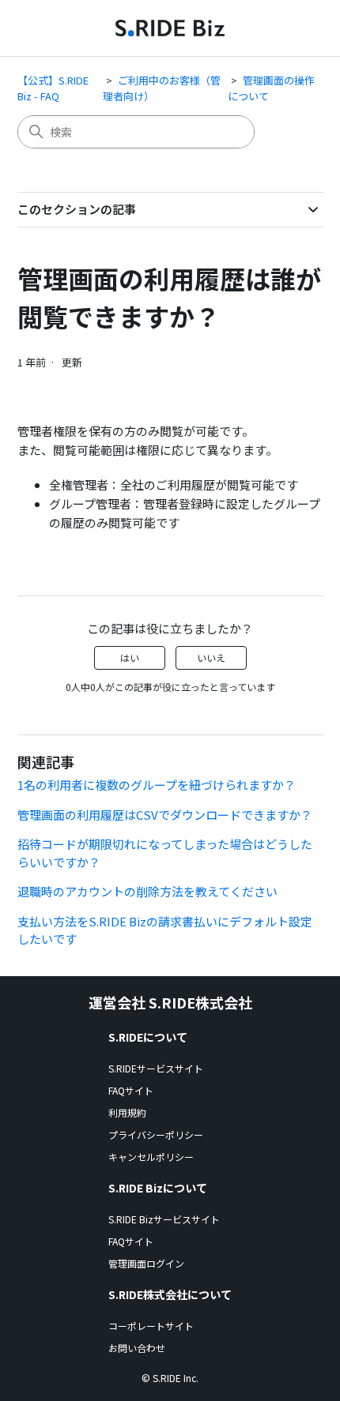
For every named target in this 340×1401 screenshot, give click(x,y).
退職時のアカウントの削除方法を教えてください (147, 891)
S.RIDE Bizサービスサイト (164, 1219)
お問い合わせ (136, 1347)
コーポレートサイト (151, 1325)
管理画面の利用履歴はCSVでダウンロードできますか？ (164, 814)
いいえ (211, 657)
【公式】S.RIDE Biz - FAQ (53, 88)
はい (129, 657)
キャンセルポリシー (151, 1156)
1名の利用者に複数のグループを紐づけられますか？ (156, 784)
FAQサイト (130, 1090)
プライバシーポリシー (155, 1134)
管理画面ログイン (146, 1263)
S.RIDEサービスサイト (155, 1068)
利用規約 (127, 1112)
